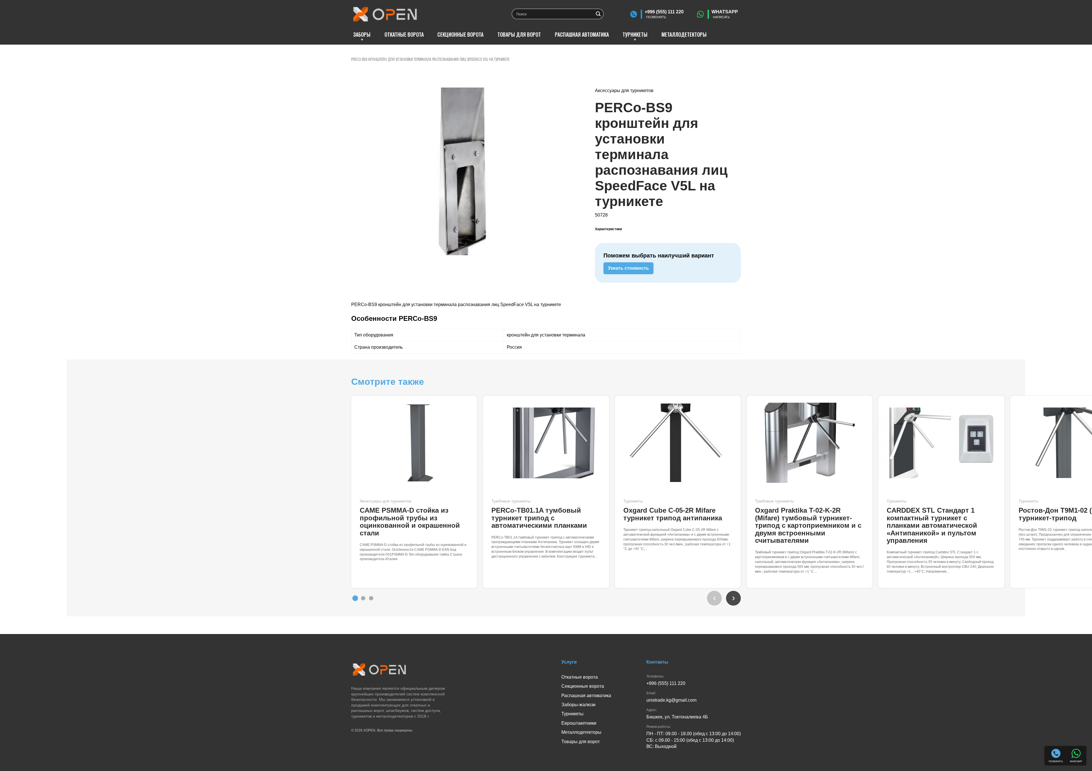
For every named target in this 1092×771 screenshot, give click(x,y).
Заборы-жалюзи (578, 704)
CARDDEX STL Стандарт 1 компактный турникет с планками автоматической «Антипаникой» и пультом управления (932, 525)
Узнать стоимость (628, 268)
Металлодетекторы (684, 34)
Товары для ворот (519, 34)
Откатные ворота (404, 34)
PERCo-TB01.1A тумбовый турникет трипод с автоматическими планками (539, 517)
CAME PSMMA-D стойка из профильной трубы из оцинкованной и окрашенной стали (410, 521)
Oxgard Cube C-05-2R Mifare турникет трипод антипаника (672, 513)
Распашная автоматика (582, 34)
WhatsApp (725, 14)
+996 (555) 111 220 (664, 14)
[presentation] (714, 598)
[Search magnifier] (598, 14)
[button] (355, 598)
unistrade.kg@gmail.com (671, 700)
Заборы (362, 34)
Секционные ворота (460, 34)
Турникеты (635, 34)
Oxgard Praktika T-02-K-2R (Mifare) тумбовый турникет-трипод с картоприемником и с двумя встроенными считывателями (808, 525)
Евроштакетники (578, 723)
